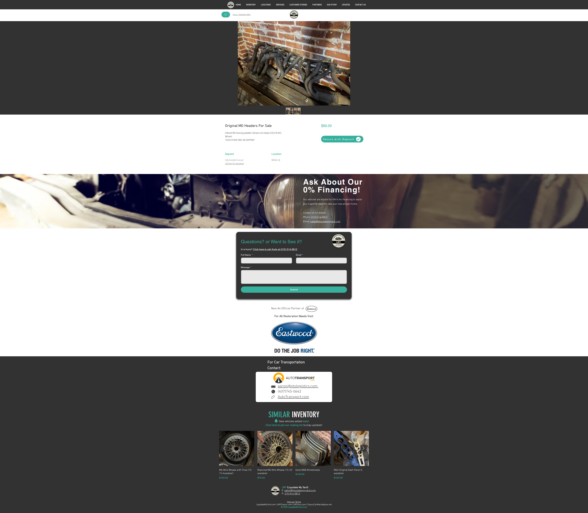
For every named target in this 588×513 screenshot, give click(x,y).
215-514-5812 (292, 493)
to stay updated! (312, 425)
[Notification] (276, 421)
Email (299, 255)
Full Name (247, 255)
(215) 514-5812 (319, 217)
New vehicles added (291, 421)
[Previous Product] (224, 448)
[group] (294, 455)
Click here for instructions (234, 163)
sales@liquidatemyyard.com (325, 221)
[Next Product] (363, 448)
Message (246, 267)
